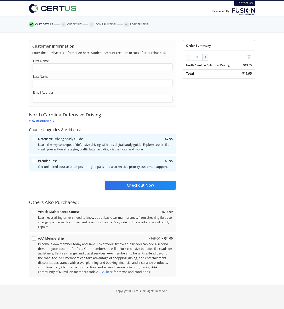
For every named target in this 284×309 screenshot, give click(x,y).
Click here (106, 272)
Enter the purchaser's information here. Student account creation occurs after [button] (98, 53)
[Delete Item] (249, 57)
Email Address (43, 92)
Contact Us (245, 3)
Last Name (40, 76)
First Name (41, 61)
